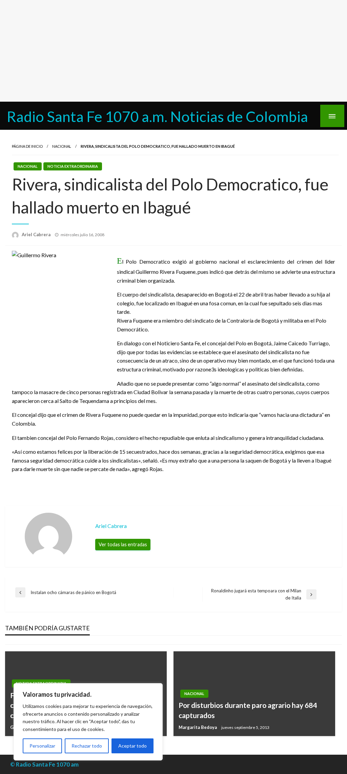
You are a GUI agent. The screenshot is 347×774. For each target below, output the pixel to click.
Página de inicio (27, 146)
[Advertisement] (173, 50)
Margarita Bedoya (198, 727)
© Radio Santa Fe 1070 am (44, 764)
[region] (88, 721)
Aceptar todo (132, 746)
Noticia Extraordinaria (72, 166)
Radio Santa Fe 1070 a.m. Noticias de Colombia (157, 116)
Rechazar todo (87, 746)
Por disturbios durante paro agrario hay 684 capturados (248, 710)
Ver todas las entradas (123, 544)
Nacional (61, 146)
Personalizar (42, 746)
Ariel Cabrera (37, 234)
